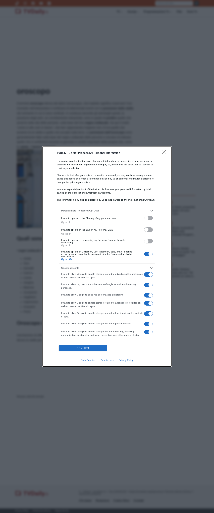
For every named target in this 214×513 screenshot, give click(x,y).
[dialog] (107, 257)
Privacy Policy (126, 360)
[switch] (148, 218)
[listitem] (107, 210)
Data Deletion (88, 360)
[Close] (165, 153)
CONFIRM (83, 348)
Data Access (107, 360)
